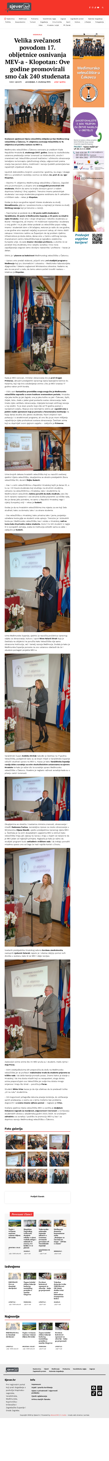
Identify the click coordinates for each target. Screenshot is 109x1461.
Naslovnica (10, 19)
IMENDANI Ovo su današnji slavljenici (13, 1285)
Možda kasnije (55, 13)
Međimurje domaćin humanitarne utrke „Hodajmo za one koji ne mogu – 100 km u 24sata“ (60, 1236)
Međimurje (23, 19)
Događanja (44, 22)
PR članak (67, 25)
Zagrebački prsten (77, 19)
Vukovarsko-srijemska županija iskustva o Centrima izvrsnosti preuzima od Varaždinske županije (44, 1237)
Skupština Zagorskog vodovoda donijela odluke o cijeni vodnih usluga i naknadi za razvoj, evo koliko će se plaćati (30, 1238)
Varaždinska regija (49, 19)
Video (41, 25)
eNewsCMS (55, 1415)
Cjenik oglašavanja (39, 1396)
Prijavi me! (72, 13)
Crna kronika (57, 22)
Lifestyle (88, 22)
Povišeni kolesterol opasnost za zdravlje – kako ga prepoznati (45, 1286)
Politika (8, 22)
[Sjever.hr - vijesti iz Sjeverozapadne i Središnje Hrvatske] (12, 1370)
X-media (63, 1415)
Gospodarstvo (20, 22)
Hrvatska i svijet (53, 25)
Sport (68, 22)
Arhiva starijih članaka (41, 1399)
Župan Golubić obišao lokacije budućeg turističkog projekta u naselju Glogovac (30, 1288)
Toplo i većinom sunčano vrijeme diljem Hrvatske (14, 1233)
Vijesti (46, 1369)
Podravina (34, 19)
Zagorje (63, 19)
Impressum (36, 1384)
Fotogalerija (99, 22)
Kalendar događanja (95, 19)
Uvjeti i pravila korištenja (42, 1387)
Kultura (77, 22)
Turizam (33, 22)
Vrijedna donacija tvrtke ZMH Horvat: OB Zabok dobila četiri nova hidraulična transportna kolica (60, 1290)
